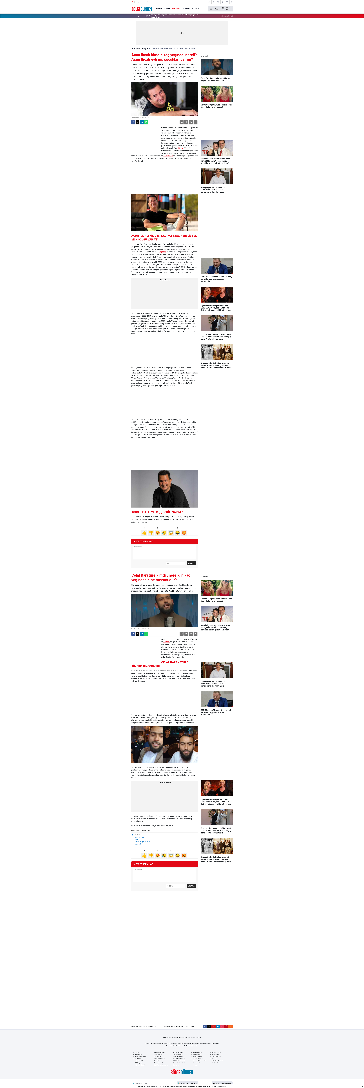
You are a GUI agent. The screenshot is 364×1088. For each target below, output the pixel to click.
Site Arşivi (195, 1065)
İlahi (136, 839)
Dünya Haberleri (158, 1054)
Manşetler (138, 2)
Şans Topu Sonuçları (159, 1058)
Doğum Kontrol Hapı (159, 1061)
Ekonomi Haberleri (178, 1052)
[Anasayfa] (132, 2)
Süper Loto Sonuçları (198, 1058)
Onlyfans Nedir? (139, 1061)
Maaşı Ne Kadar (197, 1063)
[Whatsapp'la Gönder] (146, 122)
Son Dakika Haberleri (159, 1052)
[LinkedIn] (142, 122)
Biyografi (145, 49)
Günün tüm (226, 16)
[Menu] (211, 9)
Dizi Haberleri (215, 1054)
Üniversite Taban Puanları (199, 1061)
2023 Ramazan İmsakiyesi (161, 1065)
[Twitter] (137, 122)
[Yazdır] (182, 122)
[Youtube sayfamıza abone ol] (213, 1026)
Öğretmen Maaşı (216, 1063)
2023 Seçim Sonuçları (140, 1065)
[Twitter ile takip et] (209, 1026)
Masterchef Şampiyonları (179, 1063)
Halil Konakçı (157, 1056)
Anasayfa (137, 49)
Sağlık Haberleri (196, 1054)
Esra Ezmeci (138, 1058)
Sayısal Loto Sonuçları (179, 1058)
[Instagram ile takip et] (222, 1026)
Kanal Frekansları (216, 1056)
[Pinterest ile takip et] (226, 1026)
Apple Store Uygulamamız (224, 1083)
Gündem (186, 8)
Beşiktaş (162, 252)
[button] (186, 122)
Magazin (195, 8)
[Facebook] (133, 122)
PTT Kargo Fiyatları (140, 1063)
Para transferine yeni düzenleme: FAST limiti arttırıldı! (169, 16)
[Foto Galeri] (232, 2)
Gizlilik (193, 1026)
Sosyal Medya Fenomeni (142, 842)
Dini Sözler (214, 1058)
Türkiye (181, 148)
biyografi (138, 844)
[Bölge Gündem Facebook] (214, 2)
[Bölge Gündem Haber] (141, 8)
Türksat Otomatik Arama (160, 1063)
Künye (173, 1026)
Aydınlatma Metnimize (210, 1086)
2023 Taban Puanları (217, 1061)
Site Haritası (176, 1065)
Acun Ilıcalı (168, 156)
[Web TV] (227, 2)
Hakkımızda (179, 1026)
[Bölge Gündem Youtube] (223, 2)
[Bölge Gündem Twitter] (209, 2)
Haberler (137, 1052)
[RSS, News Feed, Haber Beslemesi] (230, 1026)
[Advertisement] (145, 138)
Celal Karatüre (139, 837)
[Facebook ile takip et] (205, 1026)
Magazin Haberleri (216, 1052)
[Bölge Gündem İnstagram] (218, 2)
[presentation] (133, 16)
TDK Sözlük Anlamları (179, 1061)
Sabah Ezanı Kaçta (197, 1056)
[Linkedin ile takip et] (218, 1026)
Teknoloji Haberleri (178, 1054)
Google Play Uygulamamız (189, 1083)
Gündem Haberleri (197, 1052)
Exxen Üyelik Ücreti (178, 1056)
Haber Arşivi (147, 2)
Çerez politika (194, 1086)
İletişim (187, 1026)
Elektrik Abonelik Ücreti (140, 1056)
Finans (159, 8)
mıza (200, 1086)
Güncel (167, 8)
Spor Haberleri (138, 1054)
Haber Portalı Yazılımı (141, 1083)
